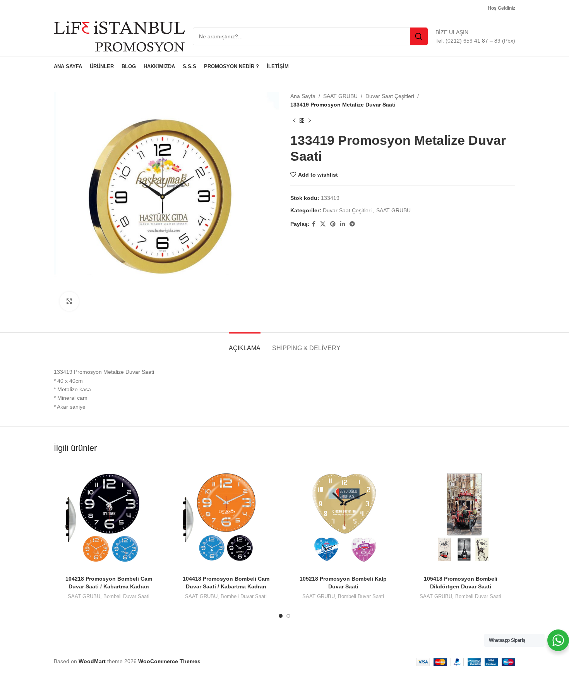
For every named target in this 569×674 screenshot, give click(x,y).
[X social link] (323, 224)
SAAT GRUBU (340, 96)
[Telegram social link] (352, 224)
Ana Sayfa (302, 96)
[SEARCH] (419, 36)
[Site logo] (119, 36)
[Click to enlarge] (69, 301)
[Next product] (310, 121)
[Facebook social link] (314, 224)
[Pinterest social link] (333, 224)
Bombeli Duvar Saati (126, 596)
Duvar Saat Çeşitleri (389, 96)
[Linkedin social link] (342, 224)
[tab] (245, 344)
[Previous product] (294, 121)
